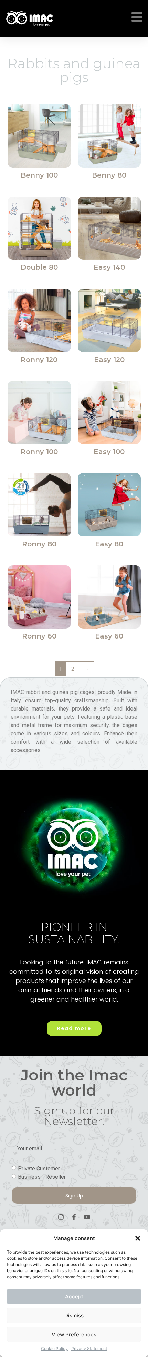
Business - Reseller (42, 1177)
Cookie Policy (54, 1348)
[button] (137, 1238)
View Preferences (74, 1334)
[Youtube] (87, 1217)
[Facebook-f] (74, 1217)
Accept (74, 1296)
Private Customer (39, 1168)
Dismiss (74, 1315)
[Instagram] (61, 1217)
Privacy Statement (89, 1348)
